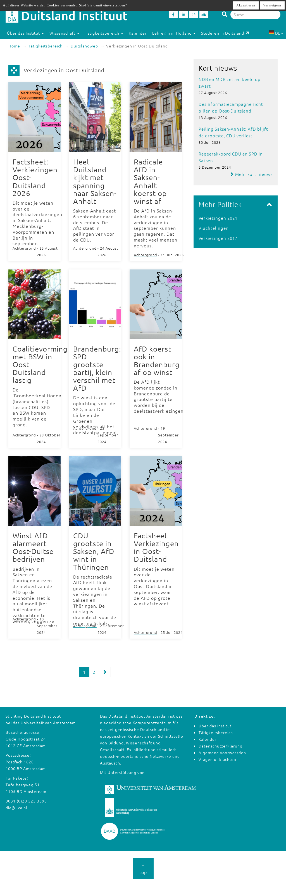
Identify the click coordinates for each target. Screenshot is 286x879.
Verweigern (272, 5)
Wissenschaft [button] (63, 33)
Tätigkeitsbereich (45, 46)
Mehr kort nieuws (253, 174)
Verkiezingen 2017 (218, 238)
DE (277, 33)
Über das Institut (215, 725)
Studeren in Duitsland (222, 33)
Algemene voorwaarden (222, 752)
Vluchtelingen (214, 228)
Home (14, 46)
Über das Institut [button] (24, 33)
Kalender (138, 33)
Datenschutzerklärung (220, 746)
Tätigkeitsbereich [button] (102, 33)
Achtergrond (24, 248)
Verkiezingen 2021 (218, 218)
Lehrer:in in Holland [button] (172, 33)
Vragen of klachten (217, 759)
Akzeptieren (245, 5)
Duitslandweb (84, 46)
